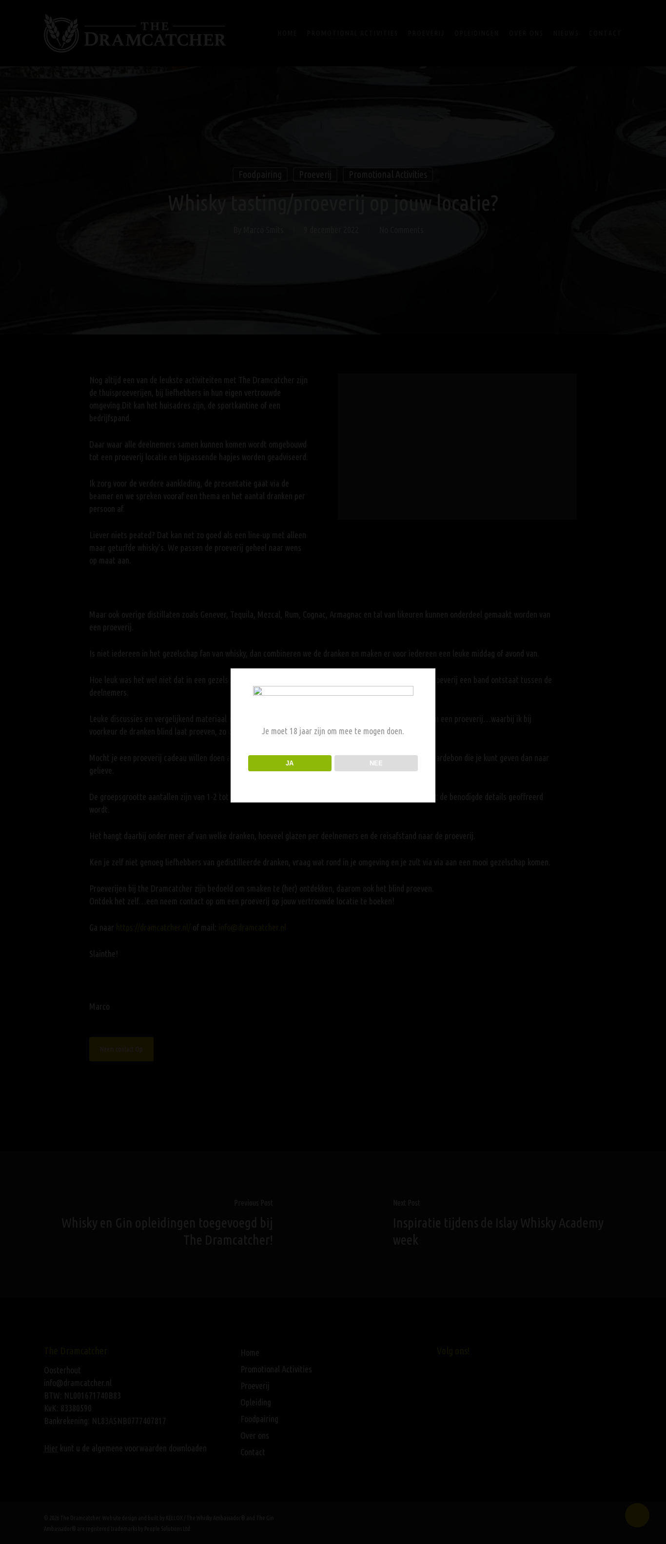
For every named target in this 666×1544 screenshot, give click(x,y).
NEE (376, 763)
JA (290, 763)
